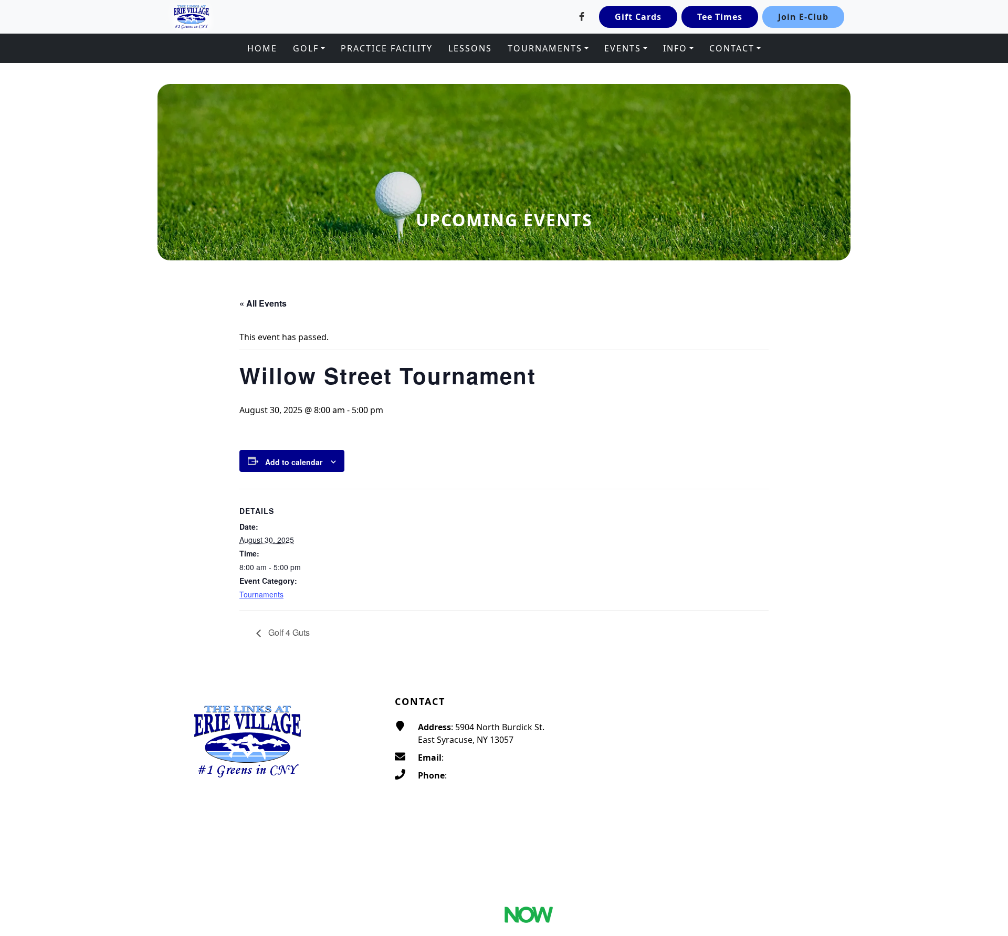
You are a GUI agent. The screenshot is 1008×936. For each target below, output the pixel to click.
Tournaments (261, 594)
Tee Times (719, 17)
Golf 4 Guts (288, 632)
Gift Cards (638, 17)
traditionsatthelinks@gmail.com (509, 757)
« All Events (263, 303)
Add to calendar (293, 462)
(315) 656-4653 (477, 775)
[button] (309, 48)
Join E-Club (803, 17)
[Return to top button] (987, 652)
